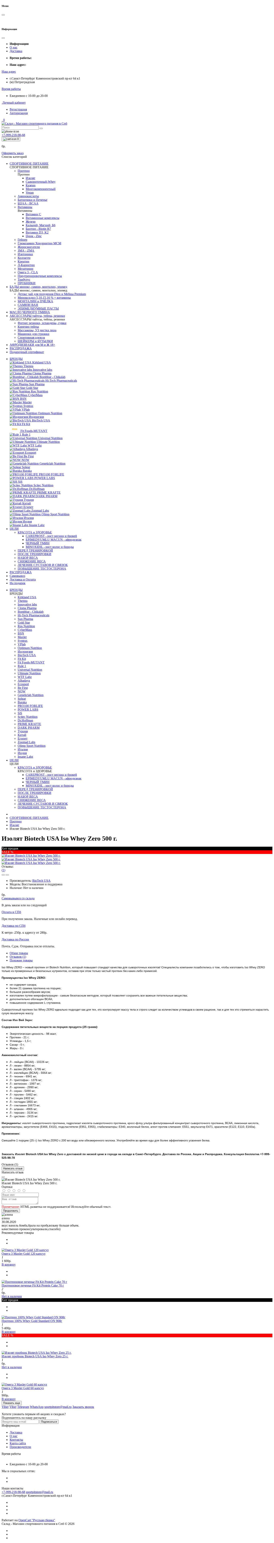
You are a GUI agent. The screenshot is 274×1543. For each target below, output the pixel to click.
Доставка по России (15, 939)
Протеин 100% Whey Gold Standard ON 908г (32, 1321)
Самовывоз (17, 576)
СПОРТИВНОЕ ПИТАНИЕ (29, 818)
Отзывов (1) (18, 956)
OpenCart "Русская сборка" (36, 1520)
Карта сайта (18, 1443)
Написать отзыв (12, 1168)
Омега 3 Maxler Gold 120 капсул (23, 1253)
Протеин (16, 821)
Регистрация (18, 109)
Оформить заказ (12, 153)
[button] (9, 71)
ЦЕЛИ (14, 528)
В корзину (9, 1264)
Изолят (14, 825)
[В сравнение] (7, 874)
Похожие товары (21, 960)
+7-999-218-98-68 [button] (13, 1492)
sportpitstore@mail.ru (39, 1492)
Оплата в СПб (11, 912)
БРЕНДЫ (16, 359)
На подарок (17, 583)
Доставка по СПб (13, 925)
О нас (13, 47)
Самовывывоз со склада (18, 898)
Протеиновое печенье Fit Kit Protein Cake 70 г (33, 1285)
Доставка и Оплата (23, 579)
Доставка (16, 51)
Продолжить (10, 1210)
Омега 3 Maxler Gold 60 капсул (23, 1388)
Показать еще (11, 1403)
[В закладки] (3, 874)
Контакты (16, 1439)
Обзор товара (19, 953)
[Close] (3, 1177)
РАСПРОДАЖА (21, 572)
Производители (20, 1447)
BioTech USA (41, 880)
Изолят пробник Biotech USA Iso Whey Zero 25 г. (35, 1356)
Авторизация (19, 113)
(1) (3, 870)
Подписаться (49, 1421)
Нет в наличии (12, 1296)
